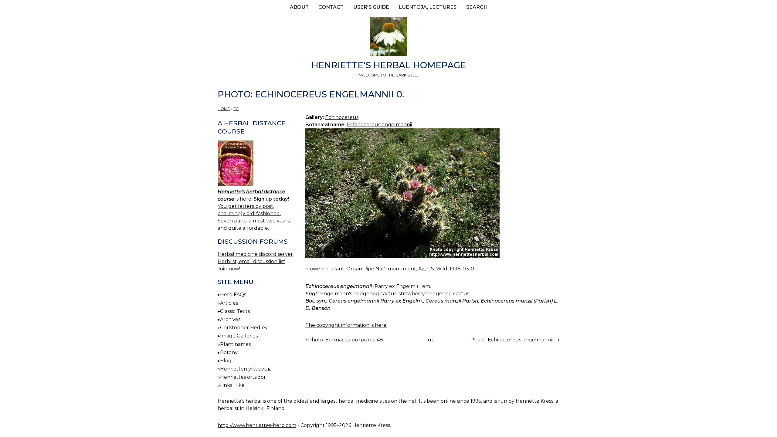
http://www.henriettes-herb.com (257, 425)
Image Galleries (239, 336)
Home (224, 109)
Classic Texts (235, 311)
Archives (230, 319)
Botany (229, 352)
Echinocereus (341, 117)
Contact (331, 7)
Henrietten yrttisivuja (246, 369)
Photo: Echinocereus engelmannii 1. (514, 340)
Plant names (235, 344)
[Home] (388, 37)
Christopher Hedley (244, 327)
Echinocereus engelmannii (379, 124)
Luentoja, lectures (427, 7)
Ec (236, 109)
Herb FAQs (233, 294)
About (299, 7)
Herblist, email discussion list (251, 261)
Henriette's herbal (240, 401)
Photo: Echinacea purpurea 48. (344, 340)
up (431, 340)
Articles (229, 303)
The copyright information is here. (346, 325)
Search (476, 7)
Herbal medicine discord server (255, 254)
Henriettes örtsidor (243, 377)
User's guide (371, 7)
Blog (226, 361)
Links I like (232, 385)
